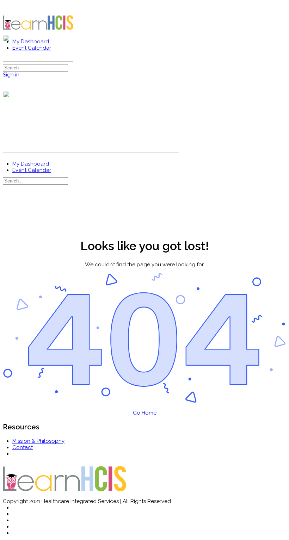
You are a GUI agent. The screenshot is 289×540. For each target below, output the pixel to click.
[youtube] (16, 533)
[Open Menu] (6, 32)
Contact (22, 447)
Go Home (144, 413)
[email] (16, 507)
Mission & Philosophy (38, 441)
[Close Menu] (6, 157)
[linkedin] (16, 526)
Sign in (11, 75)
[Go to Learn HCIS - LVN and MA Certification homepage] (38, 32)
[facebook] (16, 514)
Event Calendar (31, 170)
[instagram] (16, 520)
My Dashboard (30, 164)
